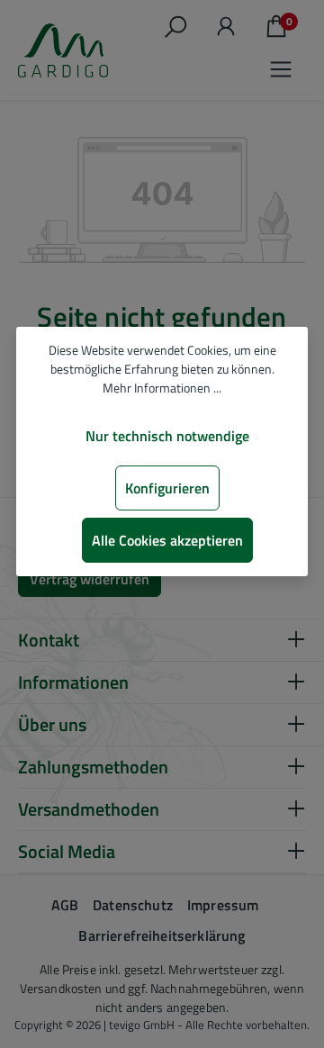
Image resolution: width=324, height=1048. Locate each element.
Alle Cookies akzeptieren (167, 540)
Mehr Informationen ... (162, 387)
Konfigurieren (167, 488)
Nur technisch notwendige (167, 436)
